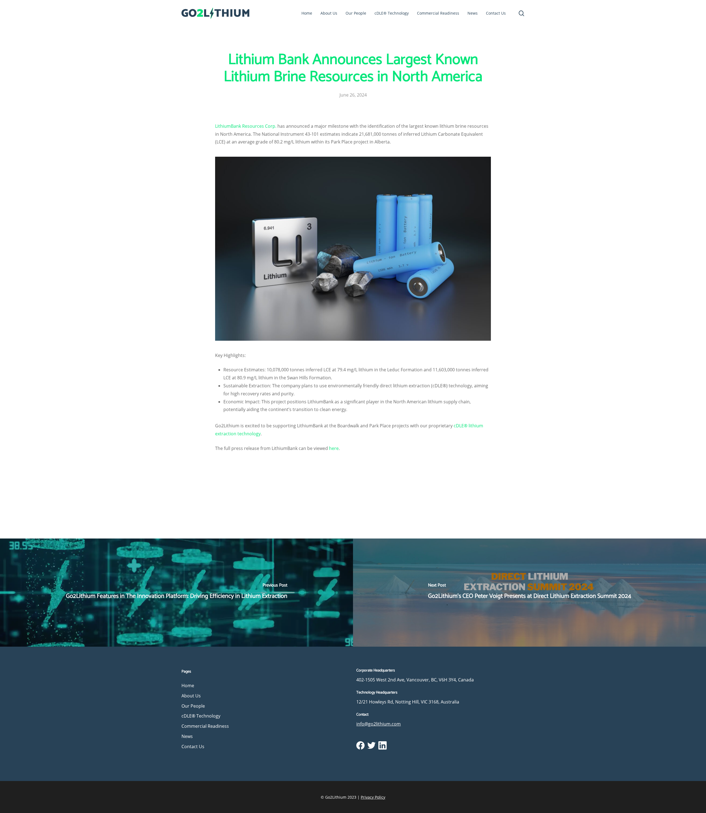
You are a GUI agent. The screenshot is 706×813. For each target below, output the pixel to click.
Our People (193, 706)
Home (187, 686)
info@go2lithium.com (378, 724)
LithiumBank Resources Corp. (245, 126)
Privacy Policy (373, 797)
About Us (191, 696)
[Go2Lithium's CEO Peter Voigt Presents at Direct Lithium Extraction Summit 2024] (529, 593)
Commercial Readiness (205, 726)
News (187, 736)
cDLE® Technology (200, 716)
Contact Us (192, 746)
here (334, 448)
